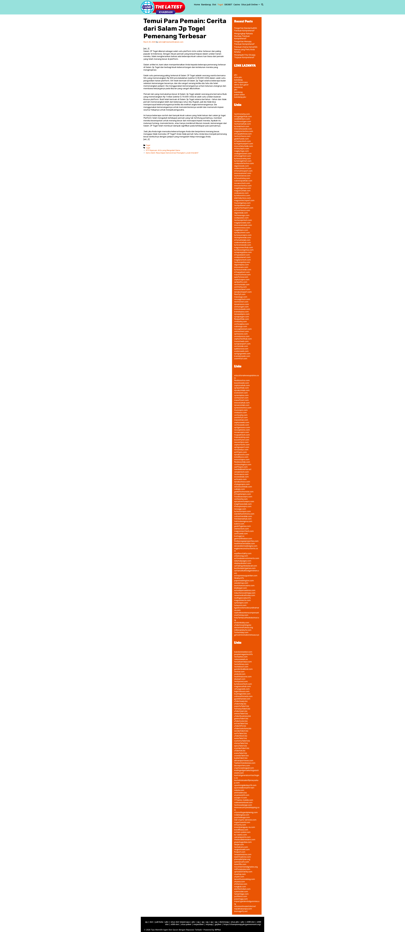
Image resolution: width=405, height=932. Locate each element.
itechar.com (239, 671)
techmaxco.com (241, 474)
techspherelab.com (242, 237)
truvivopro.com (241, 410)
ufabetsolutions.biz (242, 728)
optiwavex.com (241, 334)
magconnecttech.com (244, 531)
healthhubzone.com (243, 676)
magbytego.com (241, 151)
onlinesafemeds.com (243, 696)
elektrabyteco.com (242, 198)
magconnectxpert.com (244, 200)
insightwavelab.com (243, 504)
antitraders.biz (240, 793)
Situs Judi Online (249, 4)
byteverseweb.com (242, 245)
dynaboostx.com (241, 454)
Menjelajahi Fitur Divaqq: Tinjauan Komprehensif (245, 56)
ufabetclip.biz (240, 704)
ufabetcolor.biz (241, 721)
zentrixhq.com (240, 287)
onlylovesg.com (241, 556)
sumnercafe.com (241, 862)
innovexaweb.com (242, 309)
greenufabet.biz (241, 718)
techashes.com (241, 657)
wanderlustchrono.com (244, 514)
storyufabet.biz (241, 743)
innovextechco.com (243, 186)
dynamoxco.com (241, 304)
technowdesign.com (243, 805)
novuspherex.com (242, 430)
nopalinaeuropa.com (243, 909)
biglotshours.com (241, 691)
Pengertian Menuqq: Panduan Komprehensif (244, 42)
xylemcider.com (241, 891)
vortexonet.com (241, 398)
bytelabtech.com (241, 126)
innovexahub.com (242, 403)
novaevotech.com (242, 183)
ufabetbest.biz (240, 736)
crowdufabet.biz (241, 755)
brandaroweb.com (242, 356)
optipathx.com (240, 282)
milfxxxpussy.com (242, 869)
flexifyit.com (239, 294)
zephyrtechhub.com (243, 339)
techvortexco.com (242, 136)
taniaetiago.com (241, 894)
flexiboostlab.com (242, 462)
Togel (220, 4)
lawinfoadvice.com (242, 857)
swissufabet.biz (241, 713)
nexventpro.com (241, 442)
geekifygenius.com (242, 526)
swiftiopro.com (241, 467)
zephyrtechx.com (242, 445)
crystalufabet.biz (241, 748)
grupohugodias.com (243, 842)
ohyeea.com (239, 881)
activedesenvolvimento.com (246, 558)
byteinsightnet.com (242, 161)
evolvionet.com (241, 393)
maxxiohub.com (241, 420)
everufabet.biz (240, 753)
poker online (239, 94)
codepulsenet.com (242, 257)
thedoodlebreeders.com (244, 839)
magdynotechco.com (243, 131)
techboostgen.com (242, 121)
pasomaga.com (241, 899)
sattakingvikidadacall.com (245, 566)
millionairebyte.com (242, 630)
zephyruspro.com (241, 279)
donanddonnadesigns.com (245, 546)
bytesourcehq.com (242, 158)
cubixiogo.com (240, 326)
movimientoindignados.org (246, 867)
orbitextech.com (241, 529)
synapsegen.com (241, 316)
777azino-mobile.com (243, 800)
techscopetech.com (243, 220)
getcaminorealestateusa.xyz (246, 635)
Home (197, 4)
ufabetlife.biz (240, 726)
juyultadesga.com (242, 817)
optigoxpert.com (241, 447)
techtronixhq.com (242, 114)
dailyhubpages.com (242, 561)
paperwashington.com (244, 580)
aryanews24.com (241, 795)
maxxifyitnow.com (242, 274)
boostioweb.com (241, 383)
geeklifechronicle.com (243, 492)
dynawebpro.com (241, 314)
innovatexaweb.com (243, 129)
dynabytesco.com (242, 482)
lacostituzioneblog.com (244, 879)
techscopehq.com (242, 262)
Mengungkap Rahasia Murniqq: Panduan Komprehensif (243, 36)
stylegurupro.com (242, 484)
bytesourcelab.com (242, 269)
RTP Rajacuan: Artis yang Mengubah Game (163, 150)
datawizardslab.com (243, 487)
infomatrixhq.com (242, 178)
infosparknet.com (242, 272)
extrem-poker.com (242, 832)
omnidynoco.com (241, 336)
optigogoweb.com (242, 353)
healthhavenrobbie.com (244, 543)
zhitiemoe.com (240, 884)
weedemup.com (241, 583)
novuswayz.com (241, 449)
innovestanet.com (242, 289)
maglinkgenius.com (242, 188)
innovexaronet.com (242, 173)
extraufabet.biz (241, 723)
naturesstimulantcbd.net (245, 906)
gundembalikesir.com (243, 669)
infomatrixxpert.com (243, 171)
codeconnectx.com (242, 168)
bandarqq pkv (240, 97)
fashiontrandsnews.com (244, 763)
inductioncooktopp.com (244, 593)
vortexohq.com (241, 499)
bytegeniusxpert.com (243, 143)
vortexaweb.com (241, 425)
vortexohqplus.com (242, 464)
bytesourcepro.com (242, 235)
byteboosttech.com (243, 684)
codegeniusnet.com (243, 153)
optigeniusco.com (242, 427)
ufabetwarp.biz (241, 701)
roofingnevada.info (242, 598)
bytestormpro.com (242, 511)
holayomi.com (240, 605)
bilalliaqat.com (240, 588)
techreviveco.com (242, 228)
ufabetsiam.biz (240, 711)
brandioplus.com (241, 312)
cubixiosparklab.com (243, 181)
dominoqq (224, 922)
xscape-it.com (240, 797)
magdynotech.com (242, 260)
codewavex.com (241, 193)
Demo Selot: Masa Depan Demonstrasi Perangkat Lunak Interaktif (172, 153)
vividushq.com (240, 321)
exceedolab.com (241, 477)
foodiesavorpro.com (243, 496)
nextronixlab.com (241, 284)
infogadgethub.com (243, 116)
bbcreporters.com (242, 765)
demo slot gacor (241, 85)
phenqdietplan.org (242, 859)
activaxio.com (240, 479)
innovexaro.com (241, 267)
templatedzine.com (242, 854)
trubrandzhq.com (241, 437)
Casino (237, 4)
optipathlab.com (241, 388)
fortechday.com (241, 632)
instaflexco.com (241, 457)
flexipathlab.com (241, 319)
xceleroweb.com (241, 351)
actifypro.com (240, 452)
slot (151, 922)
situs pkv (238, 77)
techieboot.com (241, 667)
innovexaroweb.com (243, 225)
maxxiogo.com (240, 297)
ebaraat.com (239, 679)
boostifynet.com (241, 440)
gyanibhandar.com (242, 699)
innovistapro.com (241, 459)
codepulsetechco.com (244, 163)
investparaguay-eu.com (244, 827)
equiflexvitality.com (242, 553)
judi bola (159, 922)
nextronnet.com (241, 302)
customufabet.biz (242, 741)
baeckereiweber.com (243, 652)
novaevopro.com (241, 432)
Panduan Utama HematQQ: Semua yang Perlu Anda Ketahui (246, 49)
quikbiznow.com (241, 349)
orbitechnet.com (241, 331)
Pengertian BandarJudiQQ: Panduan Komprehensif (245, 29)
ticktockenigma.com (243, 521)
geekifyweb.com (241, 139)
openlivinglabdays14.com (245, 785)
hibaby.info (239, 578)
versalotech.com (241, 472)
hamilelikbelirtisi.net (242, 469)
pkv (235, 75)
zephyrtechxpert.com (243, 208)
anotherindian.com (242, 889)
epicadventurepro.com (244, 501)
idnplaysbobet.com (242, 563)
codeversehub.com (242, 242)
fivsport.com (239, 852)
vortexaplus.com (241, 324)
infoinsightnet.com (242, 156)
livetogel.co (239, 536)
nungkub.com (240, 886)
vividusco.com (240, 412)
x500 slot (250, 922)
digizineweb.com (241, 166)
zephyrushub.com (242, 385)
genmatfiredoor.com (243, 538)
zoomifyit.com (240, 358)
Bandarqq (206, 4)
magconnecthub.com (243, 247)
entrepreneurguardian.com (245, 575)
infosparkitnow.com (243, 134)
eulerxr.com (239, 524)
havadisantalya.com (243, 662)
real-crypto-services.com (245, 820)
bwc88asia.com (241, 830)
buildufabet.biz (241, 758)
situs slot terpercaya (180, 922)
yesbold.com (239, 674)
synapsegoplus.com (243, 252)
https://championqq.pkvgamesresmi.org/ (242, 924)
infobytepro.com (241, 148)
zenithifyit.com (241, 417)
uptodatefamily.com (243, 872)
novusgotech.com (242, 299)
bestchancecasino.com (244, 585)
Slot (214, 4)
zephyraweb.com (241, 422)
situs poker (186, 924)
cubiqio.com (239, 489)
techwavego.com (241, 215)
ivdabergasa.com (241, 815)
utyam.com (239, 876)
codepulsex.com (241, 218)
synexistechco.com (242, 408)
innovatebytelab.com (243, 146)
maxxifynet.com (241, 400)
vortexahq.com (241, 415)
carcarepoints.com (242, 837)
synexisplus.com (241, 395)
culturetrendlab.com (243, 516)
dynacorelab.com (241, 405)
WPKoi (218, 929)
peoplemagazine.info (243, 654)
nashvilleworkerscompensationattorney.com (246, 614)
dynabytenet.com (242, 232)
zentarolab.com (241, 346)
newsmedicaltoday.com (244, 595)
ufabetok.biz (239, 750)
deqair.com (239, 844)
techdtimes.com (241, 664)
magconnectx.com (242, 600)
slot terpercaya (241, 82)
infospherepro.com (242, 494)
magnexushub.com (242, 686)
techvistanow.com (242, 176)
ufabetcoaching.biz (242, 625)
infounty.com (240, 825)
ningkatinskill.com (242, 849)
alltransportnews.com (243, 760)
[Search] (262, 4)
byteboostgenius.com (244, 250)
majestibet (198, 924)
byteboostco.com (242, 195)
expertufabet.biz (241, 706)
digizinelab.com (241, 213)
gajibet (218, 924)
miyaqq (209, 924)
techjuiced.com (241, 681)
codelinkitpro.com (242, 119)
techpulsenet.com (242, 205)
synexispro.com (241, 603)
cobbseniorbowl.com (243, 802)
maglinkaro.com (241, 230)
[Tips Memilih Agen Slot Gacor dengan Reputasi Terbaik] (163, 7)
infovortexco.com (242, 210)
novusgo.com (240, 509)
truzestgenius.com (242, 203)
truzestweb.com (241, 341)
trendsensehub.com (243, 519)
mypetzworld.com (242, 822)
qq (146, 922)
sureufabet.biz (240, 738)
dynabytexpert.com (243, 292)
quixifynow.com (241, 277)
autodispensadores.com (244, 590)
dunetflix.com (240, 864)
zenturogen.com (241, 307)
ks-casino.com (240, 835)
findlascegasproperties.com (246, 541)
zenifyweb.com (241, 533)
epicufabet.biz (240, 746)
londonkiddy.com (241, 622)
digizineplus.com (241, 265)
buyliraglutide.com (242, 694)
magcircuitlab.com (242, 190)
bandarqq (238, 80)
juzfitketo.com (240, 896)
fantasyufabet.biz (242, 709)
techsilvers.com (241, 847)
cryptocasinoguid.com (244, 768)
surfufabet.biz (240, 733)
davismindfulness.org (243, 627)
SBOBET (228, 4)
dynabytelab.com (242, 390)
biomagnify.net (241, 911)
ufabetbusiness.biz (242, 716)
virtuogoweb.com (242, 689)
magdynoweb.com (242, 223)
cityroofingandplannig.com (246, 812)
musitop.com (240, 874)
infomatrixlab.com (242, 240)
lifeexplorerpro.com (242, 506)
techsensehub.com (242, 124)
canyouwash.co (241, 659)
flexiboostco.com (242, 380)
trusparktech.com (242, 435)
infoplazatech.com (242, 141)
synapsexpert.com (242, 344)
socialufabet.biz (241, 731)
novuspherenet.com (243, 329)
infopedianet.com (242, 255)
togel (148, 148)
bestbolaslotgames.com (245, 568)
